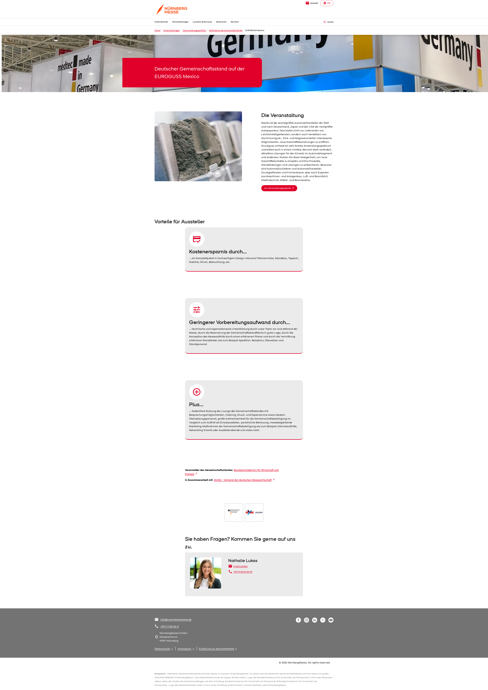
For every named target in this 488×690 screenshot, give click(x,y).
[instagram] (306, 620)
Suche (328, 22)
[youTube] (330, 620)
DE (326, 3)
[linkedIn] (314, 620)
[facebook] (298, 620)
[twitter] (322, 620)
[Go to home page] (175, 9)
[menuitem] (163, 22)
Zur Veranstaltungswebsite (277, 188)
